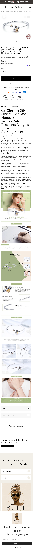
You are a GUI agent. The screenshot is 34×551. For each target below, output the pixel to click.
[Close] (31, 513)
